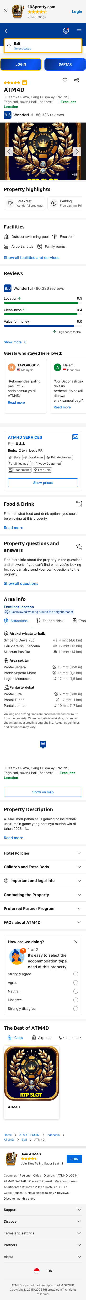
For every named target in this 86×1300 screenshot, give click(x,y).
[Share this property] (76, 80)
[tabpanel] (43, 669)
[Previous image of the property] (9, 151)
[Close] (5, 11)
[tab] (15, 621)
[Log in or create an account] (66, 31)
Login (77, 11)
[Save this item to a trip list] (65, 80)
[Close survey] (75, 941)
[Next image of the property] (77, 151)
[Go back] (6, 30)
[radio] (43, 974)
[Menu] (79, 31)
